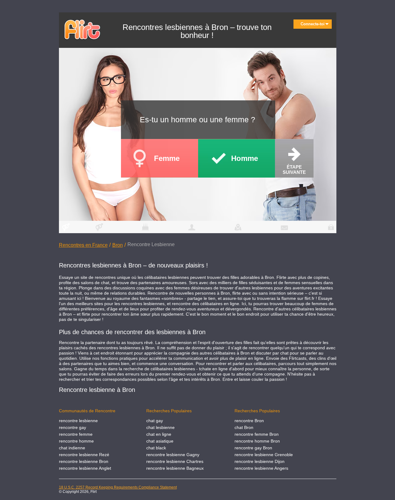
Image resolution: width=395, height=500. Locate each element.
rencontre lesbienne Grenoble (264, 454)
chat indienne (72, 447)
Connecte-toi (313, 24)
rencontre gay (72, 427)
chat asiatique (159, 441)
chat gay (154, 420)
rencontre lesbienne (78, 420)
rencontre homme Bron (257, 441)
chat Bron (244, 427)
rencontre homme (76, 441)
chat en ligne (158, 434)
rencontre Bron (249, 420)
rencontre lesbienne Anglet (85, 468)
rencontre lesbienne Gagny (172, 454)
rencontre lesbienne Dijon (260, 461)
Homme (244, 158)
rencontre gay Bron (253, 447)
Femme (167, 158)
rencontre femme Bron (257, 434)
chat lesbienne (160, 427)
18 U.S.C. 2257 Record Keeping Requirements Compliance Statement (118, 487)
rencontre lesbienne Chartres (174, 461)
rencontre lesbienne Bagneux (175, 468)
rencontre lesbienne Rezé (84, 454)
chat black (156, 447)
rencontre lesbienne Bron (83, 461)
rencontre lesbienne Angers (261, 468)
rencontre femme (76, 434)
